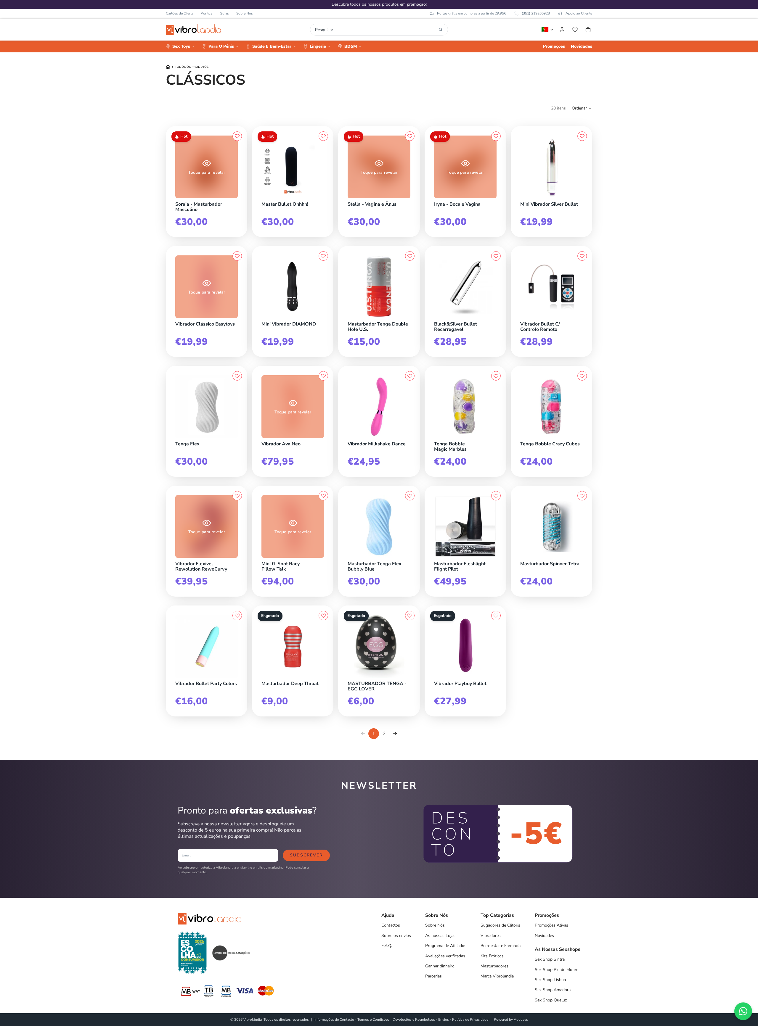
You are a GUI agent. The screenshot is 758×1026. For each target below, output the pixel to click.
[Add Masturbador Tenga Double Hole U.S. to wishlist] (410, 256)
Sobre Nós (244, 13)
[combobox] (375, 29)
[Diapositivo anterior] (181, 166)
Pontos (206, 13)
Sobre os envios (396, 935)
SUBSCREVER (306, 855)
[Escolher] (236, 436)
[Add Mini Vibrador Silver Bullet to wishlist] (582, 136)
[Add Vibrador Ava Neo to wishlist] (323, 376)
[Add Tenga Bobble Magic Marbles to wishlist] (496, 376)
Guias (224, 13)
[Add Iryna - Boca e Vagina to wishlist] (496, 136)
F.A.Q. (386, 945)
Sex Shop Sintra (550, 959)
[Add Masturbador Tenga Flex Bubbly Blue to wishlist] (410, 495)
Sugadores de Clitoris (500, 925)
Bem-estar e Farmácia (501, 945)
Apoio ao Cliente (579, 13)
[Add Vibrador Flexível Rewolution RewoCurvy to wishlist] (237, 495)
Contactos (390, 925)
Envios (443, 1019)
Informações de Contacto (334, 1019)
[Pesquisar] (440, 29)
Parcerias (433, 976)
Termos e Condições (373, 1019)
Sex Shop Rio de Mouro (557, 969)
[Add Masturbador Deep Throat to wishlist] (323, 615)
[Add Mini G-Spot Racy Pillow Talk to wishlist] (323, 495)
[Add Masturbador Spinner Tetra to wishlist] (582, 495)
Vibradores (491, 935)
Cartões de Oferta (179, 13)
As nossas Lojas (440, 935)
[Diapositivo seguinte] (231, 166)
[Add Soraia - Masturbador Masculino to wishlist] (237, 136)
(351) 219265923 (536, 13)
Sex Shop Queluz (551, 1000)
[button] (582, 108)
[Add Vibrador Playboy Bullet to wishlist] (496, 615)
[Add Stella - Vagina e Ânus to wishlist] (410, 136)
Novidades (544, 935)
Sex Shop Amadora (553, 990)
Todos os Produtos (191, 67)
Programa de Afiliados (445, 945)
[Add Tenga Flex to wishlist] (237, 376)
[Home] (168, 67)
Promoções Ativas (551, 925)
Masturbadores (494, 966)
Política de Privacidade (470, 1019)
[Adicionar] (236, 196)
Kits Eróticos (492, 956)
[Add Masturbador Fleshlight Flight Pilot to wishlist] (496, 495)
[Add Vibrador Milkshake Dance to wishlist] (410, 376)
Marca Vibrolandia (497, 976)
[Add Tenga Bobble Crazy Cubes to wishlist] (582, 376)
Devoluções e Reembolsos (414, 1019)
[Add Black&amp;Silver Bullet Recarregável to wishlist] (496, 256)
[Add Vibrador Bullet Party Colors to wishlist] (237, 615)
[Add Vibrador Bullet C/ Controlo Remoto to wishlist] (582, 256)
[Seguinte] (395, 733)
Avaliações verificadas (445, 956)
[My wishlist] (575, 29)
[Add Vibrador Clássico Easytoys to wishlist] (237, 256)
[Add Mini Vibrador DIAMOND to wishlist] (323, 256)
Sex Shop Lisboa (550, 979)
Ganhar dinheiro (440, 966)
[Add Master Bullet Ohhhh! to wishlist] (323, 136)
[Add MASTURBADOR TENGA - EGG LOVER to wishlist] (410, 615)
